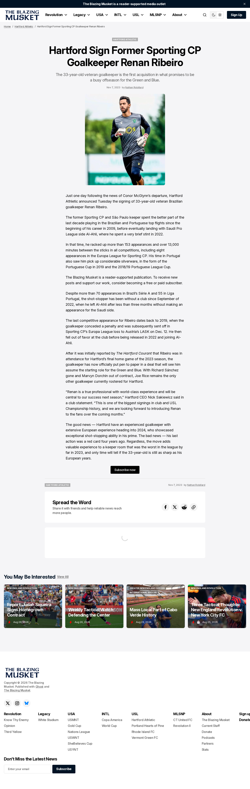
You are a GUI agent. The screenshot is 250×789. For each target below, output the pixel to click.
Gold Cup (74, 726)
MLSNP (156, 15)
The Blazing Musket (17, 690)
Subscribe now (125, 470)
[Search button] (205, 15)
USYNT (73, 749)
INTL (118, 15)
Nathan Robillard (134, 87)
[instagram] (17, 703)
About (177, 15)
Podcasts (208, 738)
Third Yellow (13, 732)
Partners (207, 743)
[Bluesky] (26, 703)
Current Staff (211, 726)
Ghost (40, 686)
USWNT (73, 738)
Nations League (79, 732)
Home (7, 26)
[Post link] (33, 606)
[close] (244, 4)
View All (63, 577)
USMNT (73, 720)
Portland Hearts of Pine (148, 726)
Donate (207, 732)
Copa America (112, 720)
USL (136, 15)
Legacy (79, 15)
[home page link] (21, 15)
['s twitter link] (8, 703)
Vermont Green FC (145, 738)
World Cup (109, 726)
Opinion (9, 726)
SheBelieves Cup (80, 743)
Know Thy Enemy (16, 720)
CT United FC (182, 720)
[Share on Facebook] (165, 507)
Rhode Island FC (143, 732)
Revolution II (181, 726)
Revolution (54, 15)
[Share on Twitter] (175, 507)
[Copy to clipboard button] (193, 507)
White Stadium (48, 720)
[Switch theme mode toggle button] (217, 15)
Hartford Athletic (24, 26)
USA (99, 15)
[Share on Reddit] (184, 507)
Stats (205, 749)
